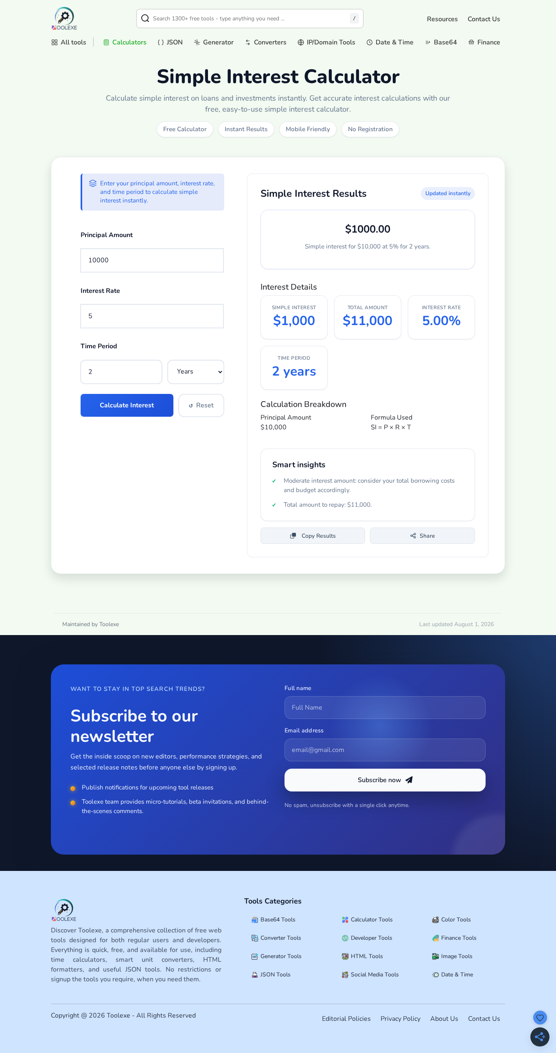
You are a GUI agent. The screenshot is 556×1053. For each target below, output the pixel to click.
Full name (298, 688)
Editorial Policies (346, 1018)
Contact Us (484, 19)
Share (427, 536)
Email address (304, 730)
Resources (442, 19)
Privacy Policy (400, 1018)
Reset (201, 405)
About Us (444, 1018)
